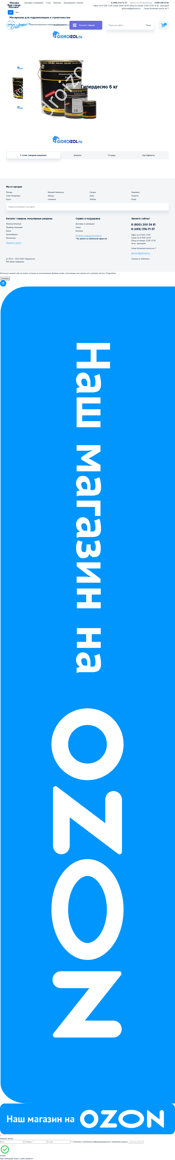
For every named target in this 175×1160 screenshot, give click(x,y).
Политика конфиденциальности (89, 236)
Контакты (57, 2)
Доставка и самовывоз (33, 2)
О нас (48, 2)
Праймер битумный (14, 227)
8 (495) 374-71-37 (119, 2)
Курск (8, 199)
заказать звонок (135, 1142)
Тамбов (93, 199)
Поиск (148, 25)
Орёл (92, 196)
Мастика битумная (13, 224)
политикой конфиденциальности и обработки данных (105, 1142)
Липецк (51, 196)
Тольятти (134, 196)
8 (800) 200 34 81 (143, 224)
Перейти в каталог (13, 243)
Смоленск (52, 199)
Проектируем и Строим (73, 2)
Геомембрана (12, 234)
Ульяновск (135, 192)
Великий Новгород (56, 192)
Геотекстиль (11, 238)
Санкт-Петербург (13, 196)
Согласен (5, 278)
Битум (8, 231)
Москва (9, 192)
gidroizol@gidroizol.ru (131, 8)
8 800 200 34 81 (162, 2)
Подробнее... (111, 273)
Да (10, 12)
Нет (17, 12)
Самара (93, 192)
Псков (133, 199)
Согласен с (100, 1142)
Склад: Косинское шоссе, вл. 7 (156, 8)
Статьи (78, 227)
